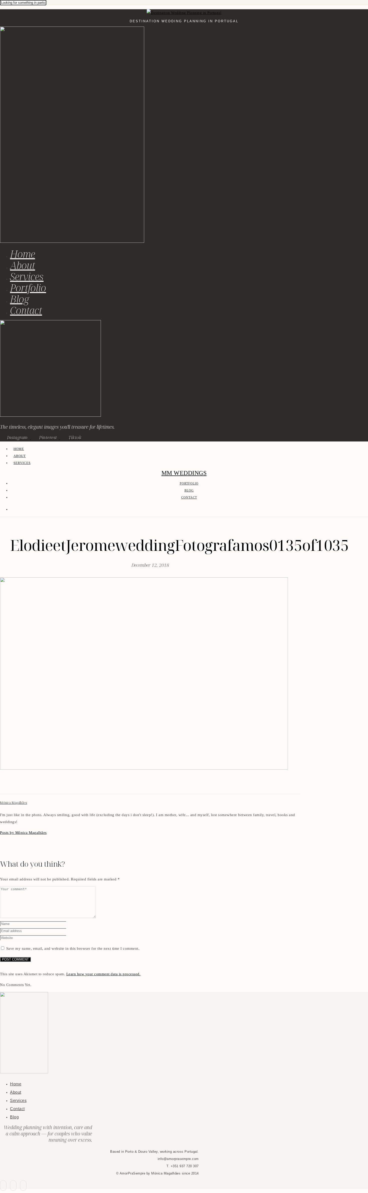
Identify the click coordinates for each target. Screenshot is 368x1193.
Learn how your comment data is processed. (103, 974)
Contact (26, 310)
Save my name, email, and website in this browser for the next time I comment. (73, 948)
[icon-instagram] (23, 1185)
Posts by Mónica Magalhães (23, 833)
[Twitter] (9, 785)
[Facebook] (3, 785)
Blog (19, 299)
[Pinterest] (15, 785)
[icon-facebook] (3, 1185)
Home (22, 254)
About (22, 265)
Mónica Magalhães (13, 803)
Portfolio (28, 288)
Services (27, 276)
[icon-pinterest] (13, 1185)
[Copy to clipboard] (21, 785)
